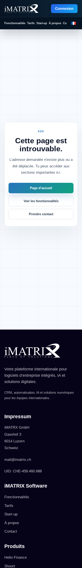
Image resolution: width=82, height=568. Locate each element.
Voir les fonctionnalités (41, 201)
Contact (10, 531)
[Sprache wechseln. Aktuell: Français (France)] (73, 23)
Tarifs (31, 23)
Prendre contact (41, 214)
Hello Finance (15, 557)
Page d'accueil (41, 188)
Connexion (64, 8)
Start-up (41, 23)
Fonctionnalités (14, 23)
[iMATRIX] (21, 8)
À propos (55, 23)
